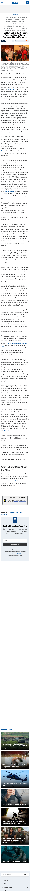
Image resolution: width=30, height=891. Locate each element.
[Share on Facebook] (13, 41)
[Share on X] (16, 41)
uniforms (11, 89)
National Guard (9, 191)
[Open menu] (2, 2)
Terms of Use (9, 553)
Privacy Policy (19, 553)
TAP (3, 345)
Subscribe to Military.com (15, 481)
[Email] (18, 41)
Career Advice (15, 14)
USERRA (7, 431)
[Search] (24, 2)
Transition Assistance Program (17, 343)
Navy (2, 151)
